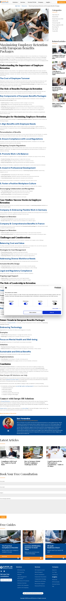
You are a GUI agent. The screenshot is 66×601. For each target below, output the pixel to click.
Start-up (54, 29)
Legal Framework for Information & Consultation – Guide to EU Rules (55, 463)
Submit (3, 517)
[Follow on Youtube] (4, 571)
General (54, 16)
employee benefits (11, 322)
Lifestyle (54, 21)
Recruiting (54, 27)
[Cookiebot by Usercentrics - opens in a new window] (55, 288)
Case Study (55, 14)
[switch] (26, 304)
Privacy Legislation (56, 25)
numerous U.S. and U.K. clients (12, 379)
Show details (55, 308)
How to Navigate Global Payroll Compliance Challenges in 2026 (32, 463)
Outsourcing (55, 23)
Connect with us (3, 408)
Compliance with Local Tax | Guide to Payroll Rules (58, 56)
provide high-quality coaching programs (24, 386)
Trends (53, 31)
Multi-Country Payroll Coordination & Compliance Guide (58, 105)
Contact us (62, 2)
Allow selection (32, 312)
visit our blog (25, 408)
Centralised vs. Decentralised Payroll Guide (58, 73)
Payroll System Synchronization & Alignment (57, 89)
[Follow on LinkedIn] (8, 430)
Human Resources (56, 19)
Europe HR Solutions (5, 401)
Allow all (52, 312)
